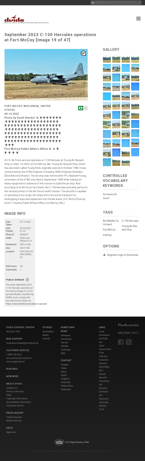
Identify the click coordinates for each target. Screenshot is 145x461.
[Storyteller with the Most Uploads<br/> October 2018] (18, 141)
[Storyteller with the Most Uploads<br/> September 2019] (41, 137)
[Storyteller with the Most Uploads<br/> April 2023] (53, 125)
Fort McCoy (109, 229)
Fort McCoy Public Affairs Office (26, 148)
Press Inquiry (15, 413)
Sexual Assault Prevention (104, 377)
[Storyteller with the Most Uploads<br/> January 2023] (6, 129)
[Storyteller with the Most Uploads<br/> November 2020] (50, 133)
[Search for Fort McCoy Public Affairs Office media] (50, 148)
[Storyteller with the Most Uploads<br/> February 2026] (57, 117)
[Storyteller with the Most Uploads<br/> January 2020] (25, 137)
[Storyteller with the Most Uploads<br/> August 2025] (22, 121)
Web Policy (104, 367)
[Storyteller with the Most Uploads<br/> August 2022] (29, 129)
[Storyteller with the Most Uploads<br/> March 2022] (41, 129)
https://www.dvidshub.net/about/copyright (26, 304)
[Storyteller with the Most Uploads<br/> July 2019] (48, 137)
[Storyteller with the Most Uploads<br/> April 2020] (16, 137)
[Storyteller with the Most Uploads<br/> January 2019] (12, 141)
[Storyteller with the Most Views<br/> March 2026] (51, 117)
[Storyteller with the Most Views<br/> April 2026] (47, 117)
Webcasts (66, 389)
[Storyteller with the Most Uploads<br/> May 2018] (34, 141)
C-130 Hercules (130, 220)
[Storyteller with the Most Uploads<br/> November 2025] (9, 121)
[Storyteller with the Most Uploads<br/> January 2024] (22, 125)
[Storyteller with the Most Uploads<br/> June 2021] (15, 133)
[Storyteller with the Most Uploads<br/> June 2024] (6, 125)
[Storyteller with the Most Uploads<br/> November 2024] (48, 121)
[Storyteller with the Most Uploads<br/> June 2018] (31, 141)
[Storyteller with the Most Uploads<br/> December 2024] (45, 121)
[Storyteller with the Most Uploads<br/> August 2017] (6, 145)
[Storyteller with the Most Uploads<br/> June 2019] (51, 137)
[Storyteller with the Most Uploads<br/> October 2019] (38, 137)
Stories (47, 327)
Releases (65, 335)
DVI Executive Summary (104, 399)
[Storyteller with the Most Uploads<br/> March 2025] (35, 121)
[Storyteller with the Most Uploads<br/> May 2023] (50, 125)
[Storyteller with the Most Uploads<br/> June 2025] (25, 121)
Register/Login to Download (122, 254)
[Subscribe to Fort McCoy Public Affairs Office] (80, 108)
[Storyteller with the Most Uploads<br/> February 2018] (44, 141)
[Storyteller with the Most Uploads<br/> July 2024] (57, 121)
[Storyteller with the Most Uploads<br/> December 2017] (50, 141)
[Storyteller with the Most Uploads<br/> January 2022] (48, 129)
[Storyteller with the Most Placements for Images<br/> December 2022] (9, 129)
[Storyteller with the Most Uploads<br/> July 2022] (32, 129)
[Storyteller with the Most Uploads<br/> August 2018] (25, 141)
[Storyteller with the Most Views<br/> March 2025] (32, 121)
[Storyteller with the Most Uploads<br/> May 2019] (54, 137)
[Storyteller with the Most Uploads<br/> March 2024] (15, 125)
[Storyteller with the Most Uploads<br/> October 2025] (13, 121)
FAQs (8, 395)
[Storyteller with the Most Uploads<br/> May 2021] (18, 133)
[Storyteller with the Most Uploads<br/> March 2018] (41, 141)
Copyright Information (17, 398)
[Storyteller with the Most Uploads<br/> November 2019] (32, 137)
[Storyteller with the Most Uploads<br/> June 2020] (9, 137)
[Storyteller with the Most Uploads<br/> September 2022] (25, 129)
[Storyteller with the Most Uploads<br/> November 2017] (53, 141)
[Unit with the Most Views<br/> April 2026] (58, 148)
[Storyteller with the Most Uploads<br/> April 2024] (12, 125)
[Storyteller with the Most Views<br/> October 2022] (19, 129)
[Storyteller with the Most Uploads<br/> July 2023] (44, 125)
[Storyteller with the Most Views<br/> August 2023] (37, 125)
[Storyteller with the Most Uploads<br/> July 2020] (6, 137)
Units (9, 428)
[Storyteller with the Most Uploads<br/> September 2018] (22, 141)
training (107, 235)
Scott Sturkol (26, 117)
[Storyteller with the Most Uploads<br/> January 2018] (47, 141)
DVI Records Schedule (103, 388)
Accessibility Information (18, 402)
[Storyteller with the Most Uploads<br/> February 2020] (22, 137)
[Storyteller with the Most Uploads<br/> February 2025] (38, 121)
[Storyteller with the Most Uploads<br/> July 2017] (9, 145)
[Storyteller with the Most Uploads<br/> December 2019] (29, 137)
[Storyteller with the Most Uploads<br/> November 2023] (28, 125)
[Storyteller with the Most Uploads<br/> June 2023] (47, 125)
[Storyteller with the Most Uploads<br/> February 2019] (9, 141)
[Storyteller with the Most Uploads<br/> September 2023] (34, 125)
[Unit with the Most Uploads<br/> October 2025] (17, 152)
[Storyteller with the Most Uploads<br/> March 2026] (54, 117)
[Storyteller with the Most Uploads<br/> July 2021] (12, 133)
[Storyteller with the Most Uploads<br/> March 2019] (6, 141)
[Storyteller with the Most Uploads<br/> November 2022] (16, 129)
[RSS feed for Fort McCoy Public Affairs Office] (54, 148)
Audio (64, 375)
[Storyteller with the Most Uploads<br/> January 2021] (37, 133)
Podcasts (65, 382)
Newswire (12, 376)
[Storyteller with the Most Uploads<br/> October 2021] (57, 129)
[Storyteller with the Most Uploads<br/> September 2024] (51, 121)
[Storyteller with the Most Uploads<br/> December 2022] (13, 129)
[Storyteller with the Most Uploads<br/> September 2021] (6, 133)
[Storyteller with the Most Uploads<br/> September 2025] (16, 121)
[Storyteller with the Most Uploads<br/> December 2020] (44, 133)
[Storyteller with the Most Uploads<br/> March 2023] (57, 125)
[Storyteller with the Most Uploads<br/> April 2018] (37, 141)
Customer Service (15, 405)
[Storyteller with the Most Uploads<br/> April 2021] (22, 133)
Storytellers (48, 331)
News (63, 371)
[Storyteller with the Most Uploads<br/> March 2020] (19, 137)
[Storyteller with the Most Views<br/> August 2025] (19, 121)
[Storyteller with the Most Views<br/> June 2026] (41, 117)
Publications (67, 386)
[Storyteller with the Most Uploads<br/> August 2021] (9, 133)
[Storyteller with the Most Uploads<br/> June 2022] (35, 129)
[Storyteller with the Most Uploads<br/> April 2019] (57, 137)
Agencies (11, 432)
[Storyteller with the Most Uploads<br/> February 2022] (45, 129)
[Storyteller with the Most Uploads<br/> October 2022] (22, 129)
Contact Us (11, 388)
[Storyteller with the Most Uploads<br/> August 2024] (54, 121)
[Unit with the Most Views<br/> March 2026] (6, 152)
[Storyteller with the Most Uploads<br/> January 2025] (41, 121)
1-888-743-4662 (14, 354)
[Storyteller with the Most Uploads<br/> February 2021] (31, 133)
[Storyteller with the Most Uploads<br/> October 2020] (53, 133)
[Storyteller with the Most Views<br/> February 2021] (28, 133)
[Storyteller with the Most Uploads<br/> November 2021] (54, 129)
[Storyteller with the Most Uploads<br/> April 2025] (29, 121)
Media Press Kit (14, 420)
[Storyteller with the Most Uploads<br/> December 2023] (25, 125)
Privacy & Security (15, 391)
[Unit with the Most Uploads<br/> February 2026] (9, 152)
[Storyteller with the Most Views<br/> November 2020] (47, 133)
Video (64, 368)
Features (12, 369)
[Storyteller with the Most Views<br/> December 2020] (41, 133)
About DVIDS (14, 384)
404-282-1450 (13, 331)
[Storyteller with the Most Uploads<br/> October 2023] (31, 125)
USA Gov (103, 356)
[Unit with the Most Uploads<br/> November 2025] (13, 152)
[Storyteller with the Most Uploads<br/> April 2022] (38, 129)
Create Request (14, 417)
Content (66, 360)
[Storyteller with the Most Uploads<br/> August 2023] (41, 125)
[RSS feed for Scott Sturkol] (38, 117)
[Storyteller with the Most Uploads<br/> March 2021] (25, 133)
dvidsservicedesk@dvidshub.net (22, 343)
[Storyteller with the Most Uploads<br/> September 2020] (57, 133)
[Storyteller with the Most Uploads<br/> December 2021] (51, 129)
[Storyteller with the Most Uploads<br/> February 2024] (18, 125)
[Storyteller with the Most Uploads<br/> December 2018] (15, 141)
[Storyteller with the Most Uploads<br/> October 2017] (57, 141)
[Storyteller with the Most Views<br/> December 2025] (6, 121)
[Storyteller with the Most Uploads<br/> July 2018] (28, 141)
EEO (101, 370)
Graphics (65, 379)
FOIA (101, 353)
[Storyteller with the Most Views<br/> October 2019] (35, 137)
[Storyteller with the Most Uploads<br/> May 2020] (13, 137)
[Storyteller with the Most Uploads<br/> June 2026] (44, 117)
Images (64, 364)
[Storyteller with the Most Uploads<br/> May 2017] (13, 145)
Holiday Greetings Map (66, 349)
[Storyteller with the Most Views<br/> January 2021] (34, 133)
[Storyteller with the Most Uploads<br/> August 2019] (45, 137)
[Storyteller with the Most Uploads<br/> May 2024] (9, 125)
